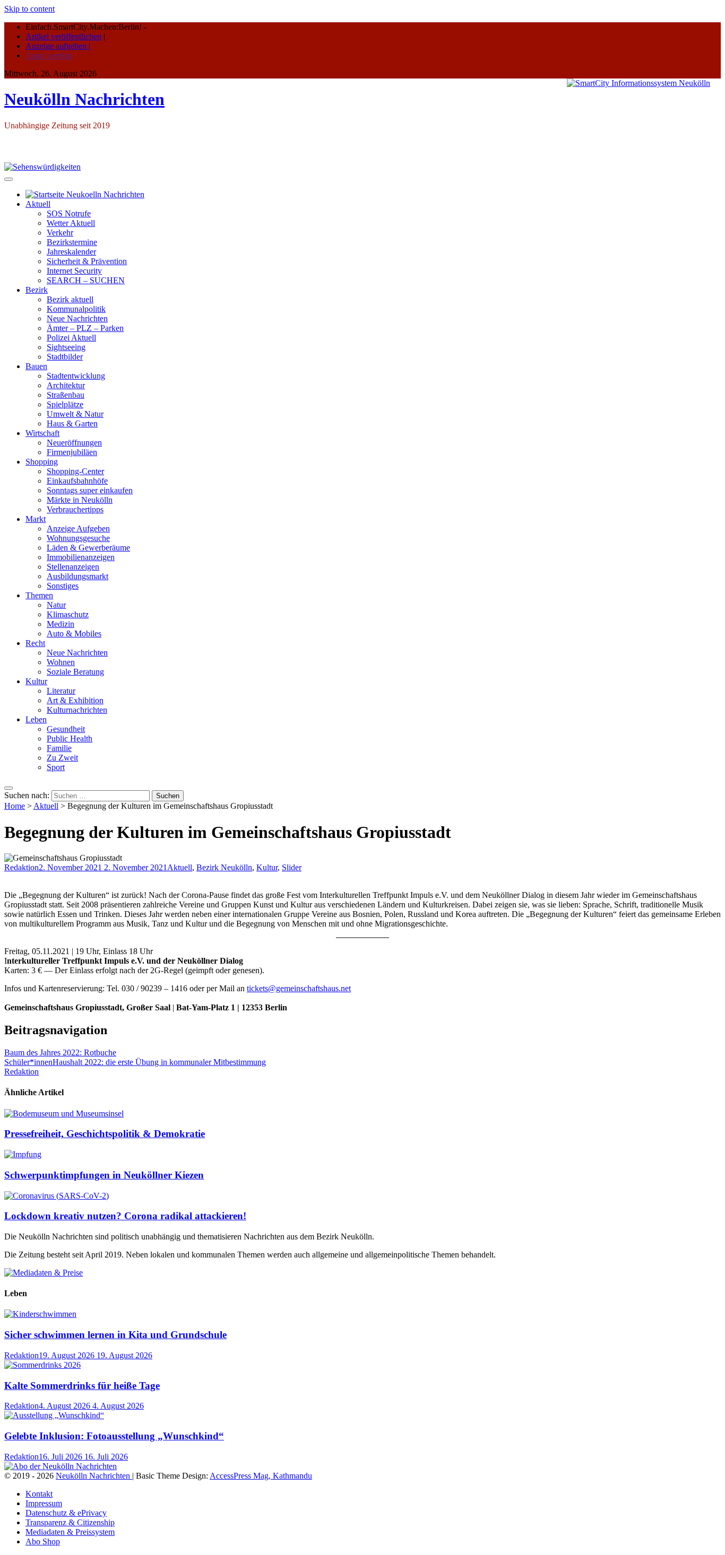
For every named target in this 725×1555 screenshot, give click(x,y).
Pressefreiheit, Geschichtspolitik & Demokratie (104, 1133)
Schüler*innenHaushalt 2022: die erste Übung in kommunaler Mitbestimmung (135, 1062)
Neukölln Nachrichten (84, 99)
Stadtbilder (65, 356)
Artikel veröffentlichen (63, 36)
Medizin (60, 623)
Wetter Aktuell (71, 223)
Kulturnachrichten (77, 709)
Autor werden (48, 55)
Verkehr (60, 232)
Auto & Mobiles (74, 633)
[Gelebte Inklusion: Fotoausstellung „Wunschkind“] (54, 1415)
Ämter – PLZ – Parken (85, 328)
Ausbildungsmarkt (77, 576)
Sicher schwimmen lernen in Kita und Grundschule (115, 1334)
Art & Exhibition (75, 700)
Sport (56, 767)
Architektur (66, 385)
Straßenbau (65, 394)
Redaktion (21, 867)
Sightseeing (66, 347)
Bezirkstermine (72, 242)
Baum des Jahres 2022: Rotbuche (60, 1052)
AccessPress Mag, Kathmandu (261, 1475)
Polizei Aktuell (71, 337)
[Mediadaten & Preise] (43, 1272)
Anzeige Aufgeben (78, 528)
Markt (35, 518)
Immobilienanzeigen (81, 557)
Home (14, 805)
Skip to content (29, 8)
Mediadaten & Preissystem (70, 1531)
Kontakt (39, 1493)
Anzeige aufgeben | (57, 45)
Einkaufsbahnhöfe (77, 480)
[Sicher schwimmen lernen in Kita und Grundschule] (40, 1313)
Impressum (43, 1503)
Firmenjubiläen (72, 452)
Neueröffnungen (74, 442)
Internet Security (74, 270)
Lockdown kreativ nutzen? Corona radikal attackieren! (125, 1215)
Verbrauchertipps (75, 509)
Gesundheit (66, 728)
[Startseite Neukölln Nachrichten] (84, 194)
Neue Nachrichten (77, 318)
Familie (59, 748)
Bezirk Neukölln (224, 867)
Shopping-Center (75, 471)
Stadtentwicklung (76, 375)
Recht (35, 643)
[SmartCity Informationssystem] (638, 83)
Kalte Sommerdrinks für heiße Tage (82, 1385)
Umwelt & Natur (75, 413)
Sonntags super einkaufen (90, 490)
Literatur (61, 690)
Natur (56, 604)
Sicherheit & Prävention (87, 261)
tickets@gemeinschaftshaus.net (299, 988)
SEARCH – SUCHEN (86, 280)
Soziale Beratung (75, 671)
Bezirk (36, 289)
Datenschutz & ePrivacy (66, 1512)
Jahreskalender (71, 251)
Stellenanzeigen (73, 566)
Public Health (69, 738)
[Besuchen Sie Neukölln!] (42, 166)
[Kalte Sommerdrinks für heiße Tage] (42, 1364)
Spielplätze (65, 404)
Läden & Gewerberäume (88, 547)
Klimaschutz (68, 614)
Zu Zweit (62, 757)
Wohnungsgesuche (78, 538)
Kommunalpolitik (76, 308)
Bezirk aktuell (70, 299)
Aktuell (37, 203)
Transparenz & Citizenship (70, 1522)
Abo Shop (42, 1541)
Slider (291, 867)
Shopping (41, 461)
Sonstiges (63, 585)
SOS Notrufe (69, 213)
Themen (39, 595)
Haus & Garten (72, 423)
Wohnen (61, 662)
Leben (36, 719)
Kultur (36, 681)
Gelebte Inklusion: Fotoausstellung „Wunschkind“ (114, 1436)
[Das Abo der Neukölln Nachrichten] (60, 1466)
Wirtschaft (42, 433)
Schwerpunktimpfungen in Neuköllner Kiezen (104, 1175)
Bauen (36, 366)
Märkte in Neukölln (80, 499)
